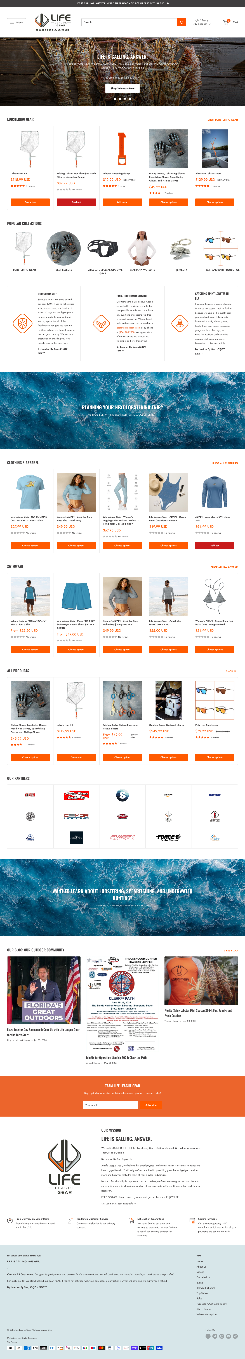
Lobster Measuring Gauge (116, 173)
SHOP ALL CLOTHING (225, 463)
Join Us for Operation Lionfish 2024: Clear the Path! (116, 1057)
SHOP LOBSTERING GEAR (223, 120)
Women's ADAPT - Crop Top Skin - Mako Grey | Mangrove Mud (121, 622)
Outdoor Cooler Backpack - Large (166, 725)
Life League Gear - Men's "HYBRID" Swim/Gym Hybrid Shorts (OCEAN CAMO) (76, 624)
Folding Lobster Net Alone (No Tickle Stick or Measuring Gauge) (76, 175)
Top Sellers (202, 1293)
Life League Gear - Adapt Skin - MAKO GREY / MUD (166, 622)
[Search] (181, 22)
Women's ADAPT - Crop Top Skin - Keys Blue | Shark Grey (75, 518)
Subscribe (151, 1105)
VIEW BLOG (231, 950)
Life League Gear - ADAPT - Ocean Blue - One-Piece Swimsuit (167, 518)
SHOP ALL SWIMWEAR (225, 567)
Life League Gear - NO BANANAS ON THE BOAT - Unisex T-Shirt (29, 518)
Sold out (76, 202)
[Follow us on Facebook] (208, 1336)
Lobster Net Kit (19, 173)
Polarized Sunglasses (206, 725)
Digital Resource (29, 1338)
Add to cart (122, 202)
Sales (199, 1298)
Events (200, 1282)
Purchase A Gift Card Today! (212, 1304)
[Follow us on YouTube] (228, 1336)
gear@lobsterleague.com (128, 327)
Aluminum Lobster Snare (208, 173)
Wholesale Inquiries (207, 1314)
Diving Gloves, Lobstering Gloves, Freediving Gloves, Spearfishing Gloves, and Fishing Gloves (167, 177)
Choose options (169, 202)
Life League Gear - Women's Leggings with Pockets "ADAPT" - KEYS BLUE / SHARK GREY (120, 520)
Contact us (30, 202)
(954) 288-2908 (127, 332)
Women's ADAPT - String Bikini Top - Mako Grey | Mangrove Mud (214, 622)
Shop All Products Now (123, 88)
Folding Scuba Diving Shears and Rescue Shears (120, 726)
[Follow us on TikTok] (235, 1336)
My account (201, 24)
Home (200, 1261)
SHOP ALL (232, 671)
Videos (200, 1272)
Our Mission (203, 1277)
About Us (201, 1266)
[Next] (238, 168)
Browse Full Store (206, 1288)
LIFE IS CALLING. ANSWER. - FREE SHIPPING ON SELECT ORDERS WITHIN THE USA (122, 3)
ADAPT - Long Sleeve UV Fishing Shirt (212, 518)
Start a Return (204, 1309)
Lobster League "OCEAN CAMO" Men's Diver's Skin (29, 622)
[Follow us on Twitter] (214, 1336)
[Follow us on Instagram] (221, 1336)
